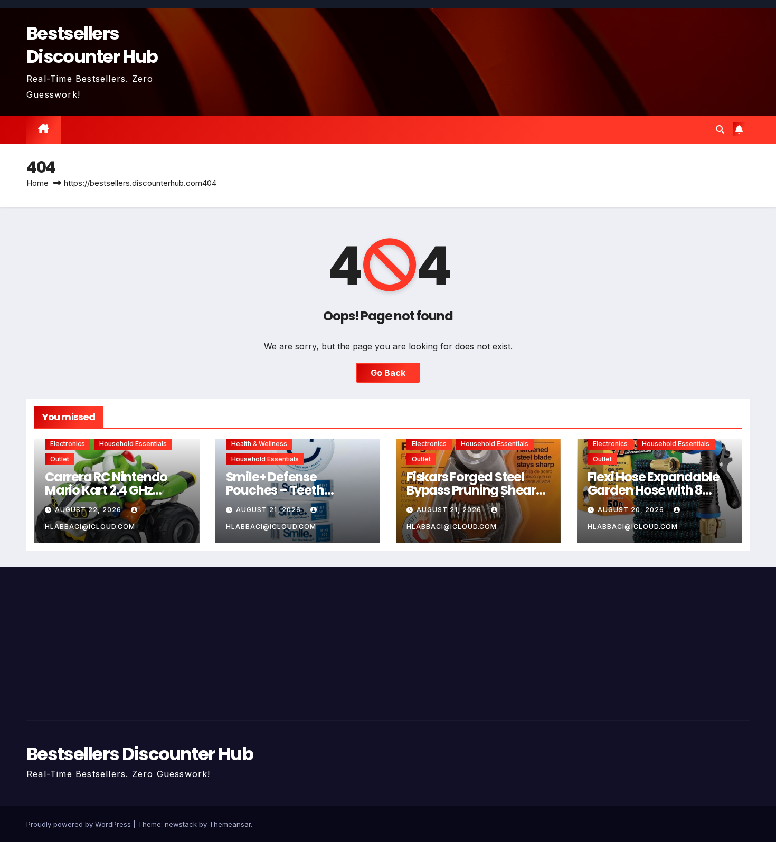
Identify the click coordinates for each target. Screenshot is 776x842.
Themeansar (230, 824)
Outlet (59, 459)
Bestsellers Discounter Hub (91, 45)
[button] (720, 129)
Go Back (388, 372)
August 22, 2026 (89, 510)
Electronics (67, 444)
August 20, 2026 (632, 510)
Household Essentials (133, 444)
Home (37, 183)
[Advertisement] (141, 641)
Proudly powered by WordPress (79, 824)
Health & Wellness (259, 444)
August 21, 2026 (269, 510)
